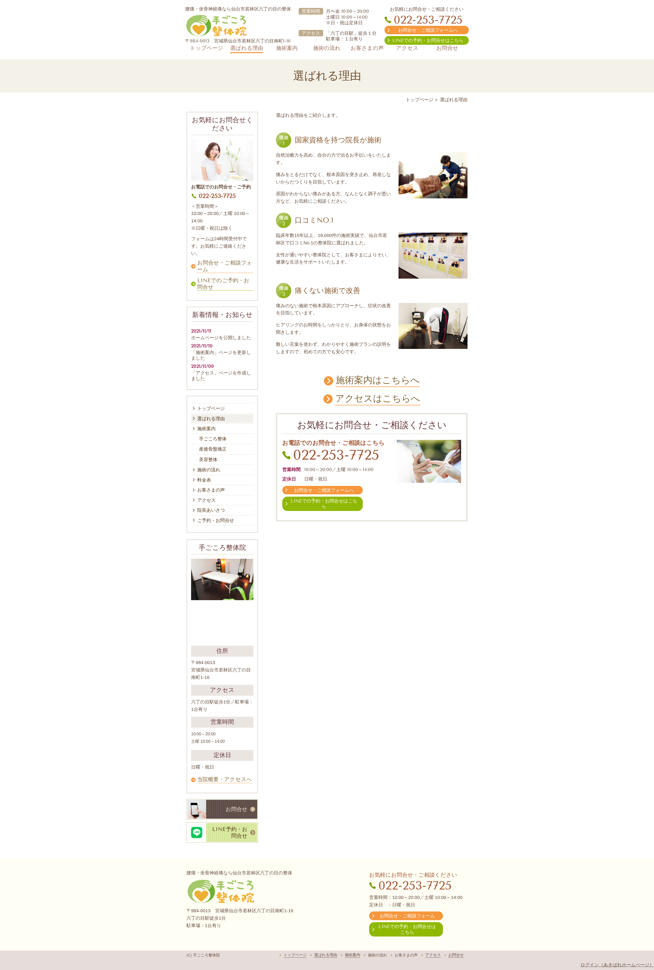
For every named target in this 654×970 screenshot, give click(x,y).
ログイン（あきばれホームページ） (617, 964)
